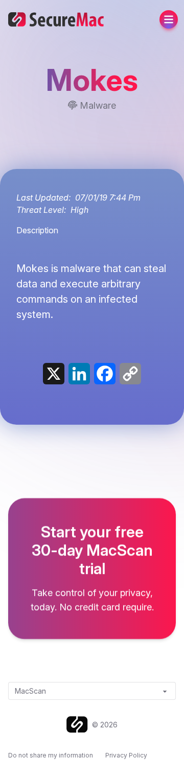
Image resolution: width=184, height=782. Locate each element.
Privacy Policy (126, 755)
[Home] (79, 724)
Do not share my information (50, 755)
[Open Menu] (168, 19)
